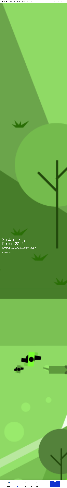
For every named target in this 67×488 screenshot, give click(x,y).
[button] (55, 1)
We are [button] (14, 1)
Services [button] (11, 1)
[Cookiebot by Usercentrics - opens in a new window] (9, 486)
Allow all (55, 481)
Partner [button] (31, 1)
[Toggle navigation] (64, 1)
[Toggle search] (61, 1)
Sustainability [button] (18, 1)
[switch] (25, 486)
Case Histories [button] (23, 1)
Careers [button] (27, 1)
